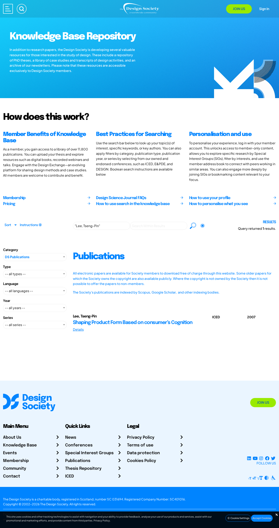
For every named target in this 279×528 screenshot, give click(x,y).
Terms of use (140, 445)
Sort (7, 225)
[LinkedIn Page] (249, 458)
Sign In (264, 9)
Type (7, 267)
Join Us (239, 9)
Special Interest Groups (89, 453)
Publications (77, 461)
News (70, 437)
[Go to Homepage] (139, 8)
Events (10, 453)
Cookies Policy (141, 461)
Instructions (29, 225)
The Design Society (54, 504)
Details (78, 329)
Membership (16, 461)
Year (6, 300)
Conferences (79, 445)
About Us (12, 437)
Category (10, 250)
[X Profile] (273, 458)
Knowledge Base (20, 445)
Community (14, 468)
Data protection (143, 453)
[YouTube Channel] (255, 458)
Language (10, 283)
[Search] (22, 9)
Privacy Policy (140, 437)
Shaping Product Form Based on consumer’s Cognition (132, 322)
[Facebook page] (267, 458)
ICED (69, 476)
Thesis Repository (83, 468)
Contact (11, 476)
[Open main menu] (8, 9)
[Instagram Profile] (261, 458)
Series (8, 317)
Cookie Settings (239, 518)
